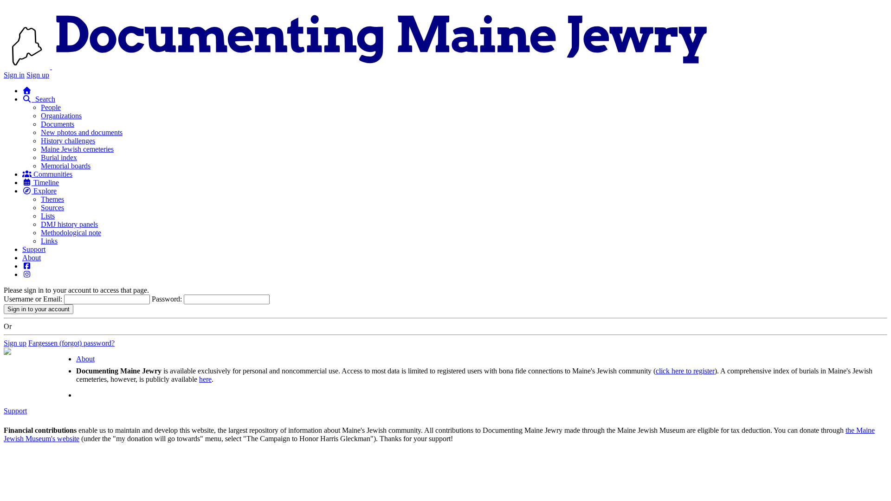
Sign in (14, 75)
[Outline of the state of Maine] (28, 67)
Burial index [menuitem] (59, 157)
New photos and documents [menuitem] (82, 132)
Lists (48, 216)
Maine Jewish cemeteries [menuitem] (77, 149)
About (31, 258)
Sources (52, 208)
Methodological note (71, 233)
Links (49, 241)
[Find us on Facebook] (27, 266)
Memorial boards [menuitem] (65, 166)
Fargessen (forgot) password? (71, 343)
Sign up (37, 75)
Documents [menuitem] (57, 124)
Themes (52, 199)
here (205, 379)
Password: (167, 299)
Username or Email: (33, 299)
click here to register (685, 371)
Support (33, 249)
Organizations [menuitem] (61, 116)
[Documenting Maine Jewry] (381, 67)
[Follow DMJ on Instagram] (27, 274)
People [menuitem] (51, 107)
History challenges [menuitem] (68, 141)
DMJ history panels (69, 224)
